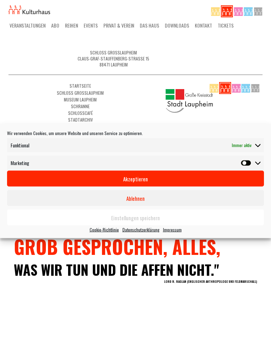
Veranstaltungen (28, 25)
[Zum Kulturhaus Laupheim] (227, 10)
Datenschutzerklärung (140, 230)
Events (91, 25)
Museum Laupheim (80, 100)
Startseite (80, 86)
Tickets (226, 25)
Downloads (177, 25)
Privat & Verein (118, 25)
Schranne (80, 106)
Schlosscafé (80, 113)
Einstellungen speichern (135, 217)
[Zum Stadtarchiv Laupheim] (258, 10)
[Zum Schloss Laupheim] (216, 10)
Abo (55, 25)
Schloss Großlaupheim (80, 93)
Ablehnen (135, 198)
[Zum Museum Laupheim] (239, 10)
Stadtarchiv (80, 120)
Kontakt (203, 25)
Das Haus (149, 25)
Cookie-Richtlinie (104, 230)
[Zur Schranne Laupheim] (249, 10)
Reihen (71, 25)
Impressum (172, 230)
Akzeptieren (135, 178)
